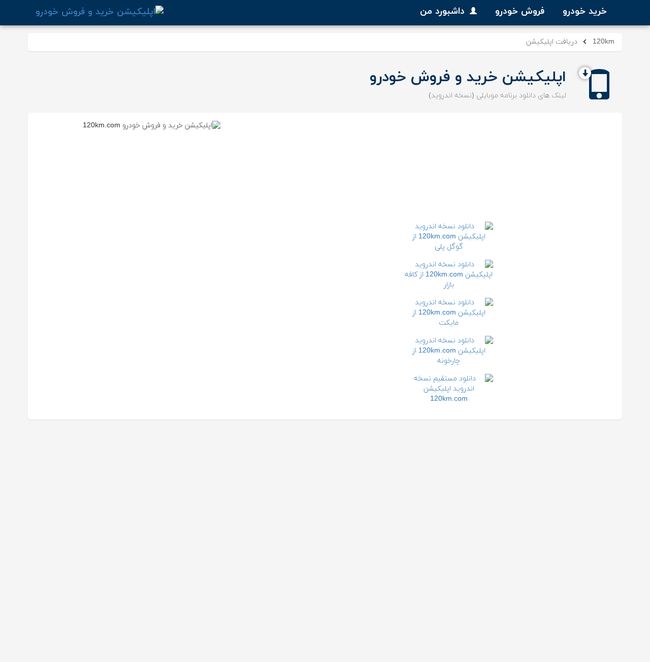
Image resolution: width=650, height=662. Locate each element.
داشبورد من (442, 11)
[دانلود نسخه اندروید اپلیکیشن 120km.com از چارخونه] (448, 351)
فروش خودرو (519, 11)
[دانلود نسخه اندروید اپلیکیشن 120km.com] (448, 389)
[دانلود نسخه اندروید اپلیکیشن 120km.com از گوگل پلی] (448, 237)
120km (603, 42)
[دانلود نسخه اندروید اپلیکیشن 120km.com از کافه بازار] (448, 275)
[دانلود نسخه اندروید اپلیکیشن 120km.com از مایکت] (448, 313)
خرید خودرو (585, 11)
